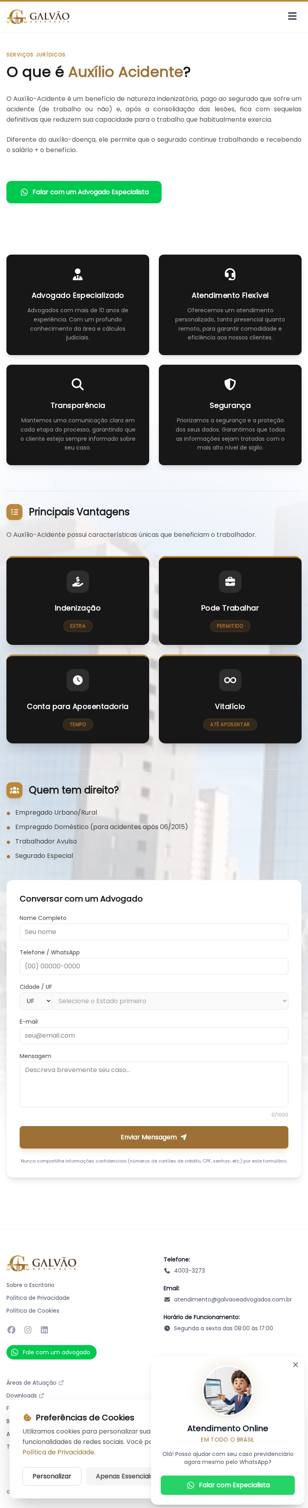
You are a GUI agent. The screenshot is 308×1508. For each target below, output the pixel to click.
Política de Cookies (32, 1311)
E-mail (29, 1022)
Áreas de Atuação (31, 1383)
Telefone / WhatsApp (50, 952)
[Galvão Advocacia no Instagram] (28, 1329)
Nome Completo (43, 918)
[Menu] (292, 17)
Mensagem (35, 1056)
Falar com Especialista (234, 1485)
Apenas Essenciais (124, 1476)
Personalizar (51, 1476)
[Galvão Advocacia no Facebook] (11, 1329)
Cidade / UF (36, 987)
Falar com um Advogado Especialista (90, 192)
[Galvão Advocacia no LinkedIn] (44, 1329)
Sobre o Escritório (30, 1285)
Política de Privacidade (38, 1298)
